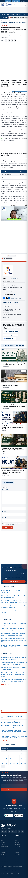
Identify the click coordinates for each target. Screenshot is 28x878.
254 (14, 294)
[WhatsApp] (19, 831)
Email (4, 511)
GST (2, 840)
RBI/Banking (17, 842)
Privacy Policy (4, 870)
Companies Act (12, 255)
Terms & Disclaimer (12, 870)
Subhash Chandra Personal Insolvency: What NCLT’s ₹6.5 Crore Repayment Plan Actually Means (13, 674)
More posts (4, 616)
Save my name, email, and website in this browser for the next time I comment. (15, 524)
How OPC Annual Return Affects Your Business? (12, 315)
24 (3, 763)
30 (25, 763)
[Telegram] (22, 831)
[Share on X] (6, 40)
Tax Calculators (4, 861)
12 (10, 758)
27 (14, 763)
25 (6, 763)
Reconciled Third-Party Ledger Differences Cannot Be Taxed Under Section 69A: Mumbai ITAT (13, 640)
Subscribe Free (6, 790)
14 (17, 758)
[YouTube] (9, 831)
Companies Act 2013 (7, 258)
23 (25, 761)
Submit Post (17, 1)
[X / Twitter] (5, 831)
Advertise (17, 857)
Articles (14, 20)
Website (4, 517)
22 (21, 761)
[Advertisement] (14, 63)
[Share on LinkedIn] (9, 40)
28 (17, 763)
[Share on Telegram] (15, 40)
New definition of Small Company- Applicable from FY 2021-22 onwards (13, 30)
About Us (17, 852)
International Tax (4, 846)
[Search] (26, 14)
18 (6, 761)
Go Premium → (14, 581)
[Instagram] (15, 831)
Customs (3, 842)
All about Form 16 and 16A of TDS (11, 305)
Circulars (3, 854)
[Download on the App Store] (19, 815)
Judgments (3, 857)
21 (17, 761)
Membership (18, 861)
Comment (5, 489)
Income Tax (6, 14)
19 (10, 761)
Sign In (23, 1)
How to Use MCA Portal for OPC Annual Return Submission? (12, 309)
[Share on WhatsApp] (12, 40)
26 (10, 763)
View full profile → (16, 298)
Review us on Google (10, 338)
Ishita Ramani (6, 36)
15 (21, 758)
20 (14, 761)
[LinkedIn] (9, 298)
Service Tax (18, 14)
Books (8, 1)
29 (21, 763)
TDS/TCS (3, 844)
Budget (12, 14)
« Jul (2, 768)
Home (2, 14)
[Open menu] (25, 5)
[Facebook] (4, 298)
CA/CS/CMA (17, 846)
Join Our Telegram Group (11, 335)
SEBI (16, 840)
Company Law (8, 20)
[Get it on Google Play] (9, 815)
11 (6, 758)
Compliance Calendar (6, 859)
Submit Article (18, 854)
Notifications (4, 852)
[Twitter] (7, 298)
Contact (16, 859)
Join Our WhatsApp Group (11, 331)
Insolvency (17, 844)
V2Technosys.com (5, 867)
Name (4, 506)
